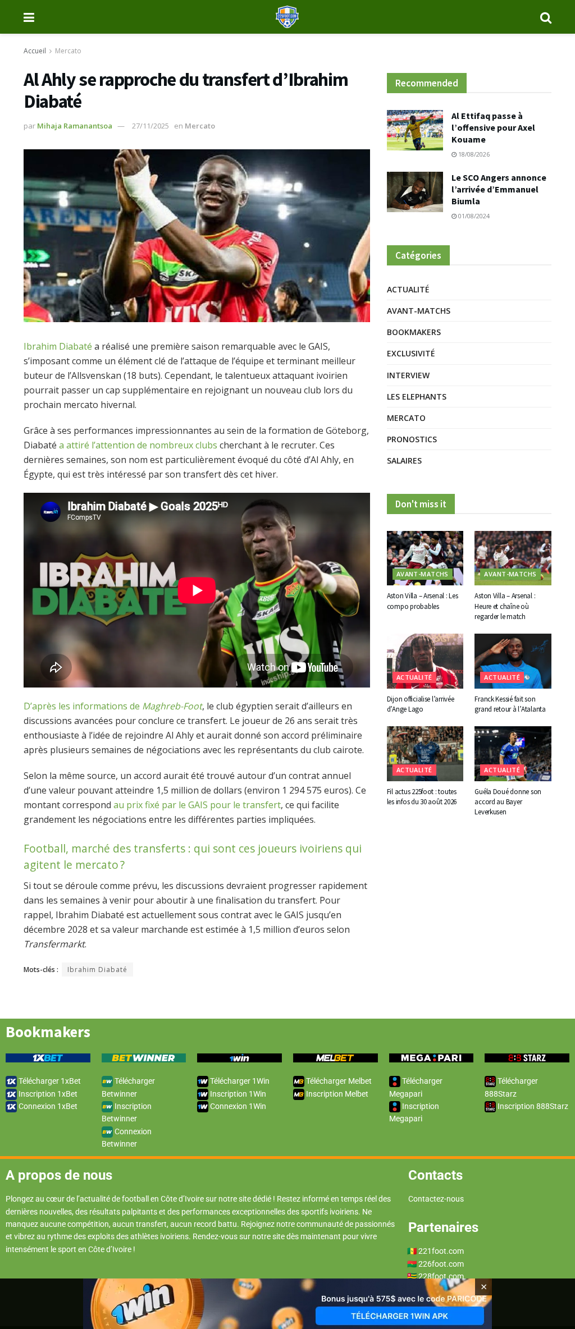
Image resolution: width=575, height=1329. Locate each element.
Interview (408, 375)
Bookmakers (414, 332)
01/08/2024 (473, 216)
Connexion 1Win (237, 1106)
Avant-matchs (418, 310)
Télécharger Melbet (338, 1080)
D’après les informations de (113, 706)
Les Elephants (416, 396)
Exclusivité (411, 353)
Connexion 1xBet (47, 1106)
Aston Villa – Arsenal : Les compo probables (422, 601)
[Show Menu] (29, 17)
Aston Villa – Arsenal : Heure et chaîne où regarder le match (504, 606)
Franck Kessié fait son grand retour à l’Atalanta (510, 704)
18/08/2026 (473, 154)
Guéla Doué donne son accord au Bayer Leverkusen (507, 802)
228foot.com (441, 1276)
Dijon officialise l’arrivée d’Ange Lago (420, 704)
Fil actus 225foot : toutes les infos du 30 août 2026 (422, 796)
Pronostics (412, 439)
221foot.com (441, 1250)
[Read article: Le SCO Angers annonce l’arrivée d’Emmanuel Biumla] (415, 192)
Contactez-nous (436, 1198)
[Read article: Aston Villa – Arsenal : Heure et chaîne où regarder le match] (512, 558)
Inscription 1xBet (47, 1093)
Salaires (404, 460)
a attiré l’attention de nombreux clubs (138, 445)
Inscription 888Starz (532, 1106)
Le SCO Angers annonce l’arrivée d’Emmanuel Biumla (498, 189)
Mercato (68, 51)
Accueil (35, 51)
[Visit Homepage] (287, 17)
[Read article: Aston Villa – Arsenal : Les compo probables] (425, 558)
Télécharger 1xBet (49, 1080)
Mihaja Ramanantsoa (74, 126)
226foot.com (441, 1263)
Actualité (408, 289)
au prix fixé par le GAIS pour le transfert (197, 805)
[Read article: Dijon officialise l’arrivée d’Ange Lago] (425, 661)
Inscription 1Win (237, 1093)
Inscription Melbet (336, 1093)
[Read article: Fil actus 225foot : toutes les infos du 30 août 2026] (425, 753)
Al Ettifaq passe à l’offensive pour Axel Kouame (493, 127)
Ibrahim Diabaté (58, 346)
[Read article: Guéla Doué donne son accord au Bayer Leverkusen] (512, 753)
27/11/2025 (150, 126)
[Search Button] (545, 17)
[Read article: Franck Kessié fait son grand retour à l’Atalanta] (512, 661)
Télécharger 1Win (239, 1080)
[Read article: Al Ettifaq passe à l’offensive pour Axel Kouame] (415, 130)
